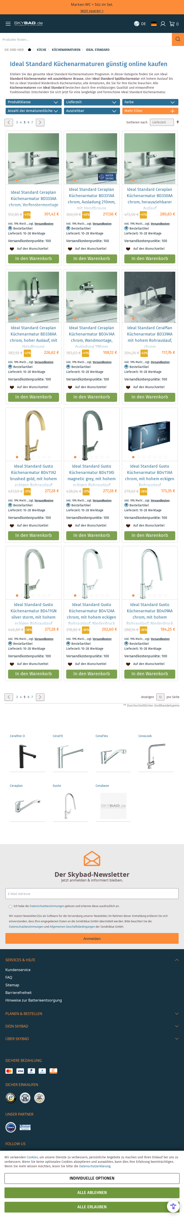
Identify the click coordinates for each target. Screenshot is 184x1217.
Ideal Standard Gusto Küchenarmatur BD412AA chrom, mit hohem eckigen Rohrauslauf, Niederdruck (91, 614)
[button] (8, 24)
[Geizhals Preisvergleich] (25, 1127)
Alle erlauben (92, 1207)
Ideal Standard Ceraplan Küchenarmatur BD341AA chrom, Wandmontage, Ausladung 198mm (91, 337)
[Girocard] (42, 1071)
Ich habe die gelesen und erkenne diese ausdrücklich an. (66, 906)
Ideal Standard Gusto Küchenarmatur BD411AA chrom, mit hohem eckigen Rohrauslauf (149, 475)
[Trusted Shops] (10, 1097)
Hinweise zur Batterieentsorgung (33, 1000)
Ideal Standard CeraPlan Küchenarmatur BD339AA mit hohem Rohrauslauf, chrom (149, 337)
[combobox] (86, 39)
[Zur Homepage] (29, 49)
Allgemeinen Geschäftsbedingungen (72, 927)
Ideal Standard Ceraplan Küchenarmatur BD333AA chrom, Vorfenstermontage (33, 198)
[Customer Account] (163, 23)
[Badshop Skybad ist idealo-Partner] (10, 1127)
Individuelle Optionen (92, 1178)
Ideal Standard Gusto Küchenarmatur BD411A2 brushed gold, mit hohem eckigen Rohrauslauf (33, 475)
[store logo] (28, 24)
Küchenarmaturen (66, 49)
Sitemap (12, 985)
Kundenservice (18, 969)
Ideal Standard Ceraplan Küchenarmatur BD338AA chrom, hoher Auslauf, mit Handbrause (33, 337)
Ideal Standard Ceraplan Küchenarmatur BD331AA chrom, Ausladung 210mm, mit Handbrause (91, 199)
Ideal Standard (98, 49)
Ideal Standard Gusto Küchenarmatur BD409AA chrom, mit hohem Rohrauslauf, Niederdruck (149, 614)
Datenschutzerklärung (94, 1166)
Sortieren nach (136, 122)
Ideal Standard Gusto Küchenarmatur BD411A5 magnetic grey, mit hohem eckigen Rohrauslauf (92, 475)
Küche (42, 49)
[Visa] (20, 1071)
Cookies (32, 1157)
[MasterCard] (9, 1071)
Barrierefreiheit (18, 992)
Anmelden (92, 938)
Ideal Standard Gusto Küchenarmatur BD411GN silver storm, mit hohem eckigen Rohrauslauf (34, 614)
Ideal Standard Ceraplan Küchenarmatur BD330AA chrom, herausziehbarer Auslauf (150, 199)
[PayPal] (31, 1071)
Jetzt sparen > (92, 11)
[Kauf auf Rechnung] (53, 1071)
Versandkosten (44, 224)
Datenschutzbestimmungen (47, 906)
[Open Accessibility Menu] (173, 1206)
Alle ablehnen (92, 1193)
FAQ (8, 977)
